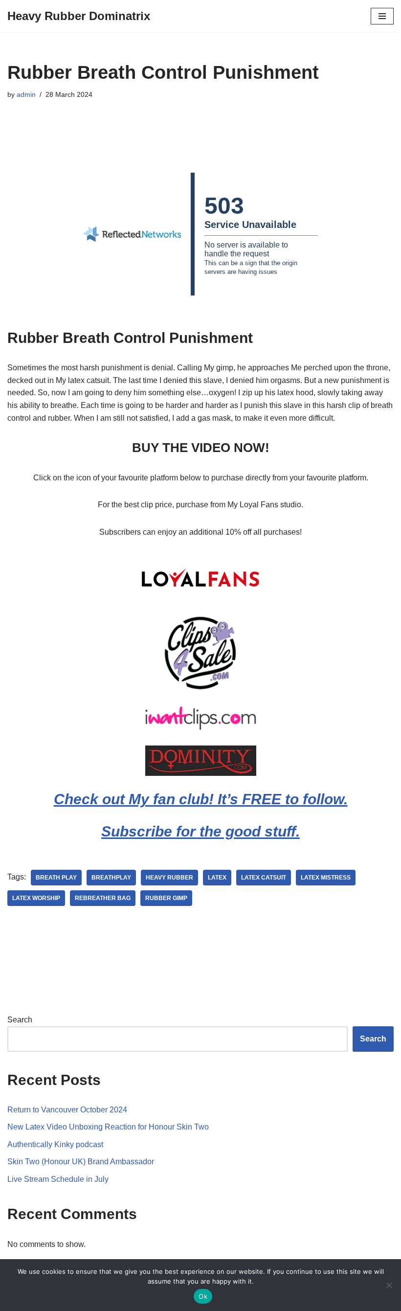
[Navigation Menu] (382, 16)
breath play (56, 877)
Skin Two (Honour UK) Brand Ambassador (80, 1161)
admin (26, 94)
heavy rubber (169, 877)
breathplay (111, 877)
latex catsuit (263, 877)
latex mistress (326, 877)
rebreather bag (103, 898)
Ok (203, 1296)
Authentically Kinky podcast (55, 1144)
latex (217, 877)
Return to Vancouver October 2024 (67, 1110)
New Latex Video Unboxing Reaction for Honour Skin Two (108, 1127)
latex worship (36, 898)
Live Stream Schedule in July (58, 1179)
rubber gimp (166, 898)
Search (19, 1020)
